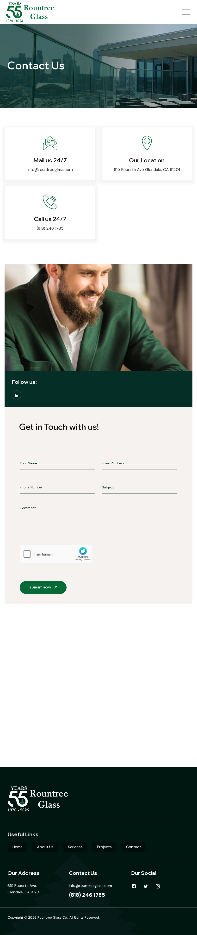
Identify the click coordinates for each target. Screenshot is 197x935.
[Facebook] (133, 886)
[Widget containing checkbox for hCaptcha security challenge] (56, 554)
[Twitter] (145, 886)
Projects (104, 846)
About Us (45, 846)
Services (75, 846)
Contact (133, 846)
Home (17, 846)
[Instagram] (157, 886)
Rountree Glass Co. (52, 917)
